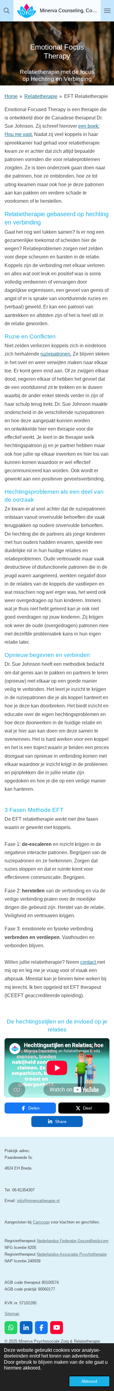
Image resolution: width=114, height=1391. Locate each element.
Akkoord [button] (89, 1381)
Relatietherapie (40, 96)
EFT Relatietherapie (86, 96)
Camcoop (41, 1222)
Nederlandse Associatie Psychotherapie (72, 1254)
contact (88, 962)
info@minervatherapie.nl (38, 1200)
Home (11, 96)
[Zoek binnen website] (6, 10)
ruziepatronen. (55, 353)
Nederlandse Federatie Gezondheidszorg (72, 1240)
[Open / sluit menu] (107, 10)
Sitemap (12, 1313)
